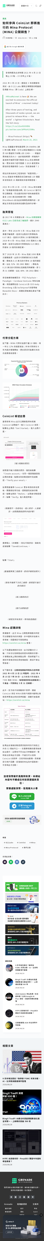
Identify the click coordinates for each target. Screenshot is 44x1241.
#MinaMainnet (12, 96)
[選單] (40, 6)
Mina (32, 842)
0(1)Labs (8, 842)
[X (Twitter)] (15, 1197)
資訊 (4, 18)
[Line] (11, 862)
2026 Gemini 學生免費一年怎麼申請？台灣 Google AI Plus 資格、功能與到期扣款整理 (26, 997)
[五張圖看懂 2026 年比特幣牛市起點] (9, 1025)
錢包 (22, 1212)
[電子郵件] (5, 862)
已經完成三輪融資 (20, 220)
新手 (22, 1208)
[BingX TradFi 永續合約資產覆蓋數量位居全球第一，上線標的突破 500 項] (9, 982)
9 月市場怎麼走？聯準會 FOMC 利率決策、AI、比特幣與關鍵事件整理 (26, 967)
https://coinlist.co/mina (14, 642)
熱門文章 (26, 847)
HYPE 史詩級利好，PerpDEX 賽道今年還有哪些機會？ (26, 1011)
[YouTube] (24, 1197)
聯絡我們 (8, 1212)
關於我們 (8, 1208)
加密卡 (22, 1215)
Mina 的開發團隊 (33, 217)
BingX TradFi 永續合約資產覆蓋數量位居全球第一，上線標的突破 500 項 (26, 981)
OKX (35, 1215)
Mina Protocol (11, 847)
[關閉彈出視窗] (41, 1215)
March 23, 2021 (30, 139)
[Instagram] (28, 1197)
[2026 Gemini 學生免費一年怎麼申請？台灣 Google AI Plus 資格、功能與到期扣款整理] (9, 997)
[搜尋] (36, 6)
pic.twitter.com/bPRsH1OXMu (20, 129)
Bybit (36, 1212)
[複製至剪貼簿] (23, 862)
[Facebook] (17, 862)
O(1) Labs (7, 220)
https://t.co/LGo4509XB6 (18, 126)
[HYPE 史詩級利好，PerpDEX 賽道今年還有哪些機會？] (9, 1013)
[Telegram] (20, 1197)
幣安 (35, 1208)
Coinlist (21, 842)
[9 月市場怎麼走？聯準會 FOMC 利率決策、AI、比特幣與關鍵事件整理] (9, 968)
